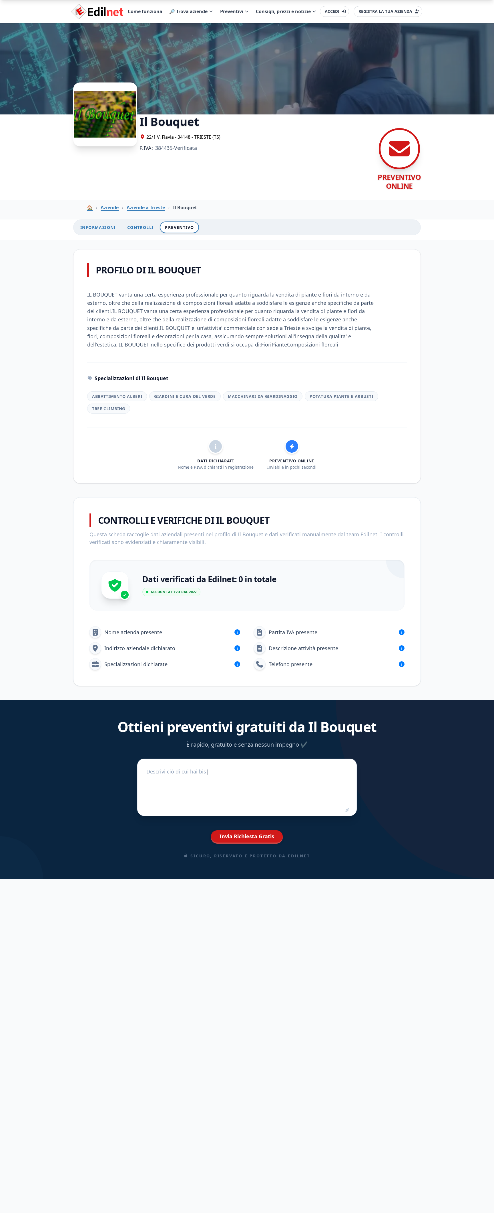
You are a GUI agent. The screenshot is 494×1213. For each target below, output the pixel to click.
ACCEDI (332, 11)
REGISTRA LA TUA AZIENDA (385, 11)
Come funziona (145, 11)
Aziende (110, 207)
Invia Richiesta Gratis (247, 836)
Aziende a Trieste (146, 207)
